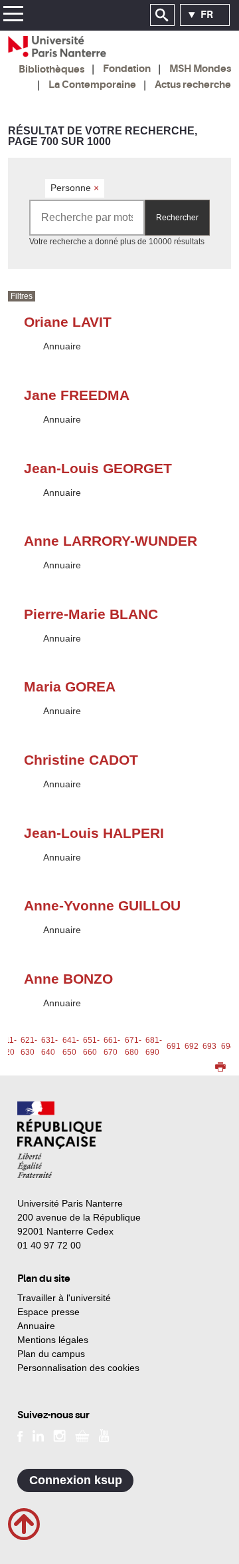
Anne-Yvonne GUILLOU (102, 905)
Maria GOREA (70, 686)
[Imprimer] (220, 1068)
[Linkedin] (38, 1435)
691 (174, 1046)
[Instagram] (59, 1435)
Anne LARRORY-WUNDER (110, 540)
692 (192, 1046)
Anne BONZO (68, 978)
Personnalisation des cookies (78, 1367)
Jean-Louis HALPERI (94, 833)
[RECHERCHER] (162, 15)
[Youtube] (104, 1435)
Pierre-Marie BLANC (91, 614)
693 (209, 1046)
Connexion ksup (75, 1480)
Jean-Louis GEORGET (98, 468)
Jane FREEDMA (76, 395)
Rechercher (177, 217)
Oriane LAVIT (68, 321)
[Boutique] (82, 1435)
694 (228, 1046)
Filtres (22, 296)
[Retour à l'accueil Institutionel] (59, 1139)
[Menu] (13, 16)
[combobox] (87, 218)
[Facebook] (20, 1435)
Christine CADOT (81, 759)
